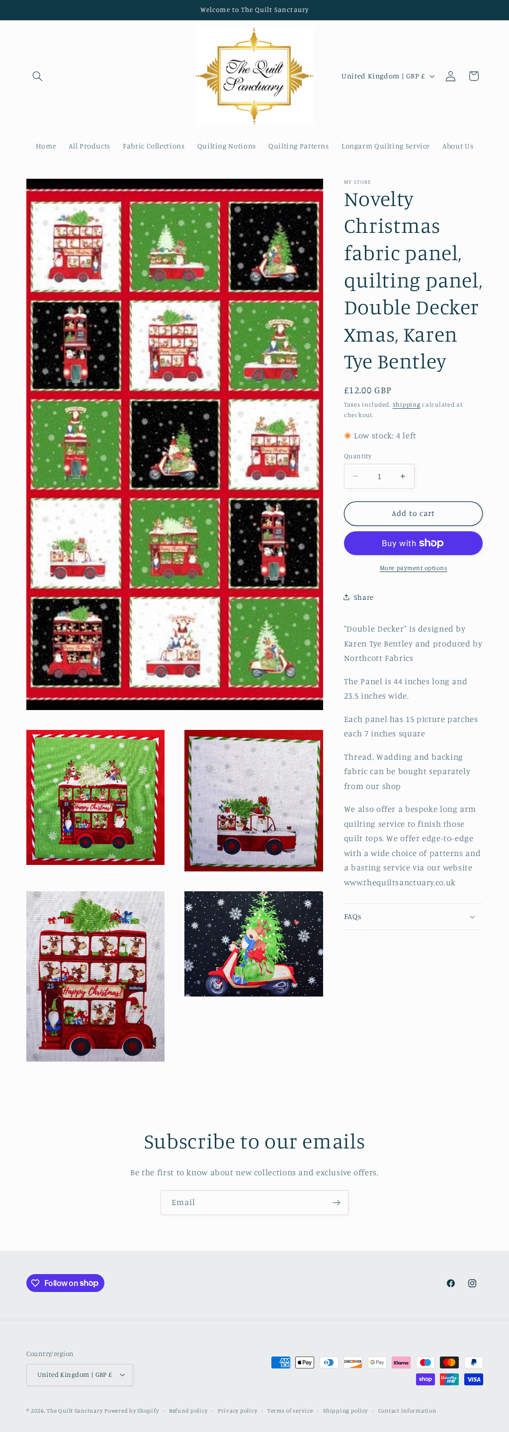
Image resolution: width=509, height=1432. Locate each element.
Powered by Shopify (131, 1410)
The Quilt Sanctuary (74, 1410)
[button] (37, 76)
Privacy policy (237, 1410)
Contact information (407, 1410)
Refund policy (188, 1410)
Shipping (407, 404)
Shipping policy (345, 1410)
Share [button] (364, 597)
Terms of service (290, 1410)
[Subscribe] (336, 1202)
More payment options (413, 568)
